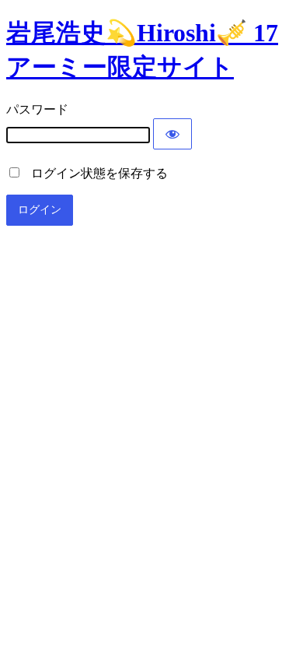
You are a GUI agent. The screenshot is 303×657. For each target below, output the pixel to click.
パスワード (37, 109)
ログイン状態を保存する (95, 173)
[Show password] (172, 133)
